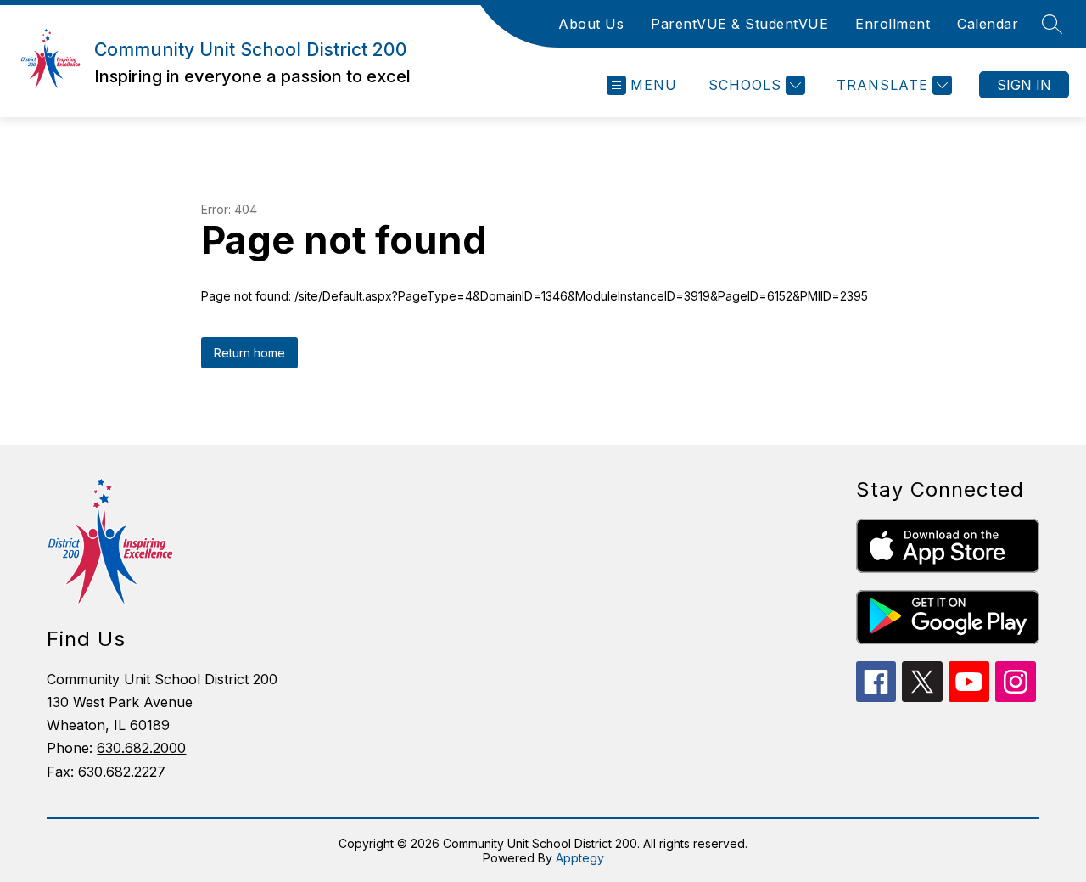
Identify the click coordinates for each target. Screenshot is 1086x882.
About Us (591, 23)
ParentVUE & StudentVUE (739, 23)
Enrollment (892, 23)
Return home (249, 352)
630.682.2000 (141, 747)
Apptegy (580, 858)
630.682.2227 (121, 771)
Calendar (987, 23)
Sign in (1024, 84)
